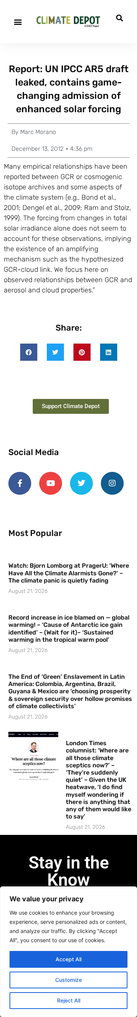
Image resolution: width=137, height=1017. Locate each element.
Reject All (68, 1000)
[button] (17, 21)
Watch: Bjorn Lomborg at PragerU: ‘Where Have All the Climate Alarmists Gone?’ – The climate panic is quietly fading (68, 573)
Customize (68, 980)
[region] (68, 951)
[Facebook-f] (19, 483)
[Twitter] (81, 483)
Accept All (68, 959)
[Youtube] (50, 483)
